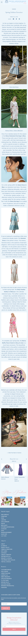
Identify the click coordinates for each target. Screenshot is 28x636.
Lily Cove (12, 392)
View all (14, 461)
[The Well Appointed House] (16, 2)
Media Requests (5, 577)
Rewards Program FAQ (7, 585)
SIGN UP (14, 629)
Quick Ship (4, 534)
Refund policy (5, 582)
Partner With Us (5, 556)
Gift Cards (4, 551)
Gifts (2, 530)
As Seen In (4, 545)
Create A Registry (6, 554)
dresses (13, 39)
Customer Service (6, 569)
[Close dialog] (25, 613)
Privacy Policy (5, 547)
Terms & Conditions (6, 549)
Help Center (4, 571)
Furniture (4, 516)
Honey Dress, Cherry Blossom (14, 131)
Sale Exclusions (5, 584)
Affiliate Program (6, 578)
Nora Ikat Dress (14, 87)
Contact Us (4, 575)
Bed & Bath (4, 525)
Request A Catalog (6, 558)
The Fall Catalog (6, 561)
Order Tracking (5, 573)
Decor (3, 523)
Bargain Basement (6, 532)
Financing (4, 587)
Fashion (14, 9)
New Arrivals (5, 514)
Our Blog (3, 553)
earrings (21, 37)
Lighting (3, 520)
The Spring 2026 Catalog (8, 560)
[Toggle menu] (1, 2)
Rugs (2, 518)
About (3, 544)
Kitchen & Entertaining (7, 527)
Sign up (5, 608)
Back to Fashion (17, 453)
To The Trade (5, 580)
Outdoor (3, 529)
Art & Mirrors (5, 521)
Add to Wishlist (3, 465)
